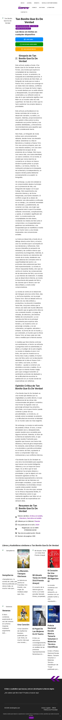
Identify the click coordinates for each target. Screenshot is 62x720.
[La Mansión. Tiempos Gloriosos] (23, 558)
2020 (37, 525)
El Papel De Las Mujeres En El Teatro (38, 631)
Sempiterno (7, 575)
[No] (60, 716)
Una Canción (23, 624)
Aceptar (31, 717)
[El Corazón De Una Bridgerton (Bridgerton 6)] (54, 558)
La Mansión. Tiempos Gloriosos (23, 573)
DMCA (54, 708)
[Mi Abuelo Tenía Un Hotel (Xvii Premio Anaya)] (40, 560)
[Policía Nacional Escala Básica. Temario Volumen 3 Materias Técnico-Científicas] (54, 614)
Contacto (24, 12)
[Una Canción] (23, 613)
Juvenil (29, 3)
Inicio (22, 3)
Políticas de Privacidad (50, 710)
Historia (42, 7)
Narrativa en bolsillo (23, 28)
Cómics (34, 7)
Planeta (37, 521)
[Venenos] (8, 606)
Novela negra (25, 7)
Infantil (36, 3)
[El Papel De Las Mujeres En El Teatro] (39, 615)
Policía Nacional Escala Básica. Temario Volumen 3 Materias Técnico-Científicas (53, 636)
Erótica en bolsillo (22, 26)
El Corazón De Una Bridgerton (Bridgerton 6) (53, 575)
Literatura (50, 7)
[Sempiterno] (9, 560)
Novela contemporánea (49, 3)
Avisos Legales (46, 708)
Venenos (6, 610)
